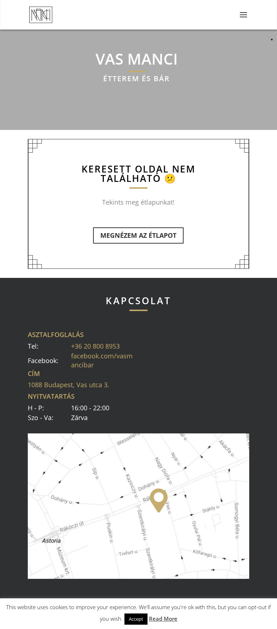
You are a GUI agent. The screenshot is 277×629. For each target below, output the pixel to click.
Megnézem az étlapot (138, 235)
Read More (163, 618)
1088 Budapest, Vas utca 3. (68, 384)
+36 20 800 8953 (95, 346)
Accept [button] (136, 619)
